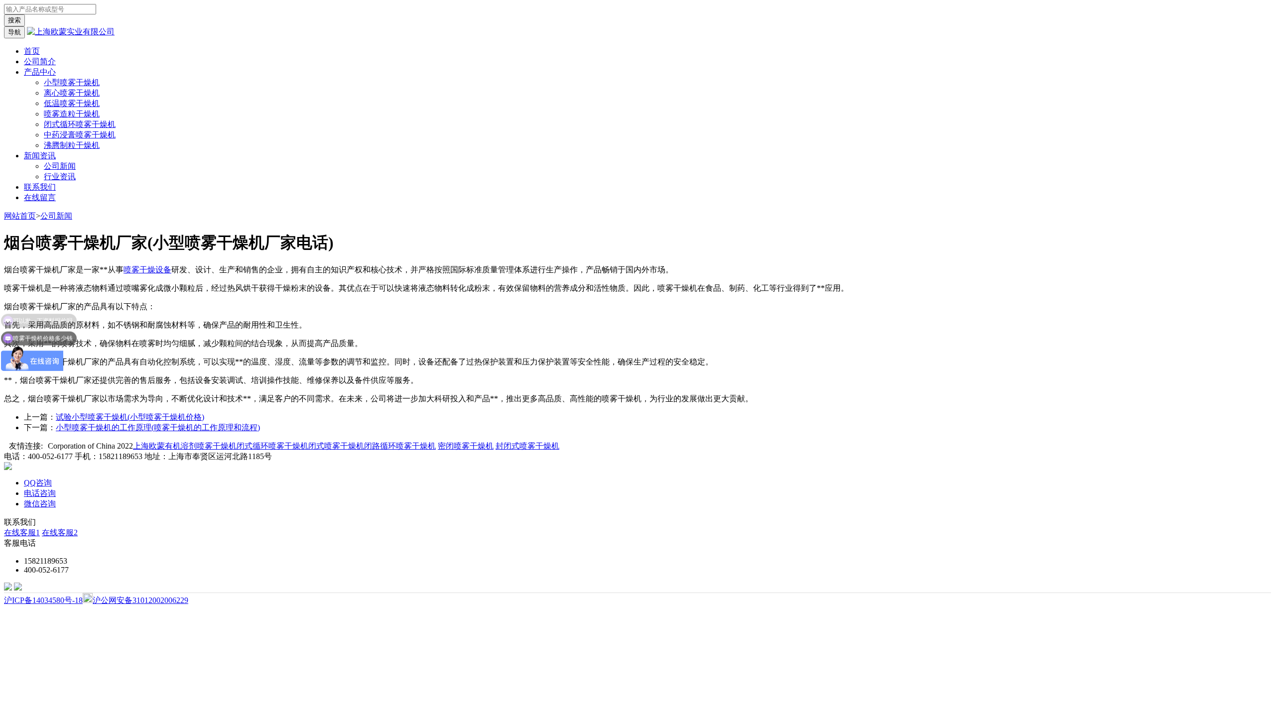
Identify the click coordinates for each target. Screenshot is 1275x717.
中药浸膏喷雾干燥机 (80, 134)
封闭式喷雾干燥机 (527, 446)
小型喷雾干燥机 (72, 82)
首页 (32, 51)
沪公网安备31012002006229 (140, 600)
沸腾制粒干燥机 (72, 145)
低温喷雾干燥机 (72, 103)
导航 (14, 32)
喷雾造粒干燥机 (72, 114)
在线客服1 (22, 532)
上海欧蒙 (149, 446)
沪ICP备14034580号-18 (43, 600)
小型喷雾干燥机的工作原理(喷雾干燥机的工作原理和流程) (158, 427)
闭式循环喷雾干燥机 (80, 124)
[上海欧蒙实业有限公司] (71, 31)
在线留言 (40, 197)
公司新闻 (60, 166)
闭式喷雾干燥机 (336, 446)
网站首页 (20, 216)
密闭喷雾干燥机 (466, 446)
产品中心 (40, 72)
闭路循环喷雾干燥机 (400, 446)
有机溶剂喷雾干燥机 (201, 446)
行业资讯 (60, 176)
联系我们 (40, 187)
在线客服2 (60, 532)
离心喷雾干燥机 (72, 93)
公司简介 (40, 61)
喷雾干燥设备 (147, 269)
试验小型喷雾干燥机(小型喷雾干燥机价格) (130, 417)
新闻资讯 (40, 155)
